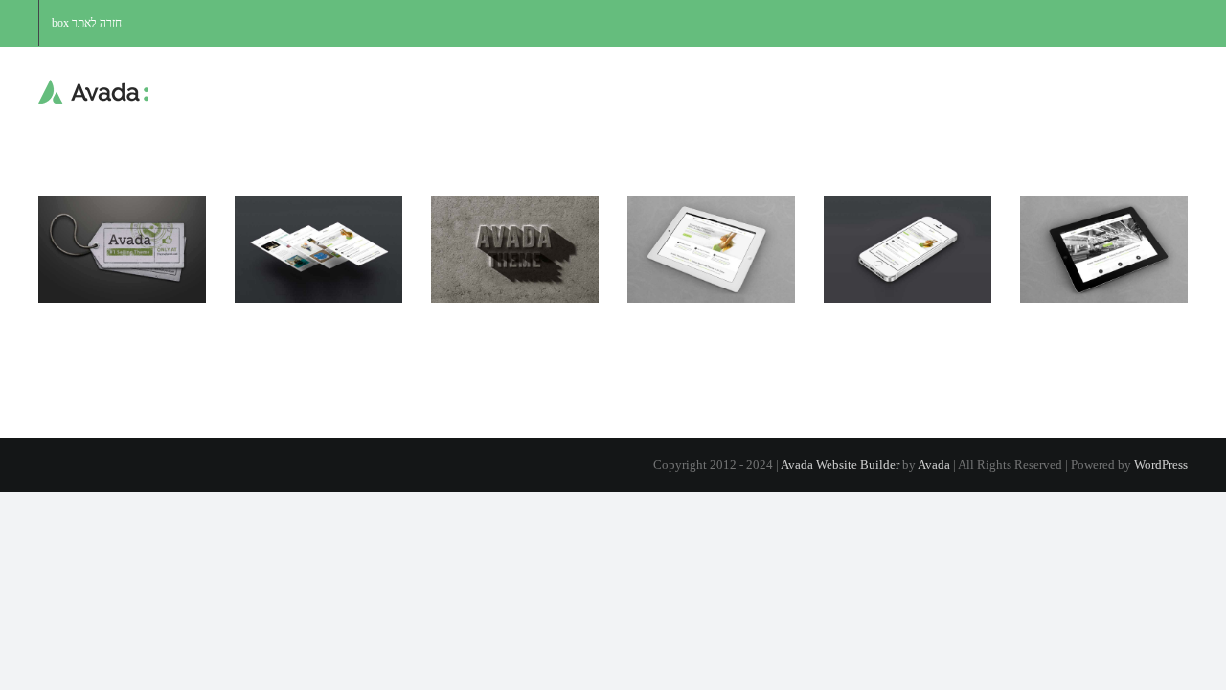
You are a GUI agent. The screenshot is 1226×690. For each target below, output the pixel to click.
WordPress (1161, 464)
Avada (934, 464)
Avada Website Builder (840, 464)
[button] (436, 92)
